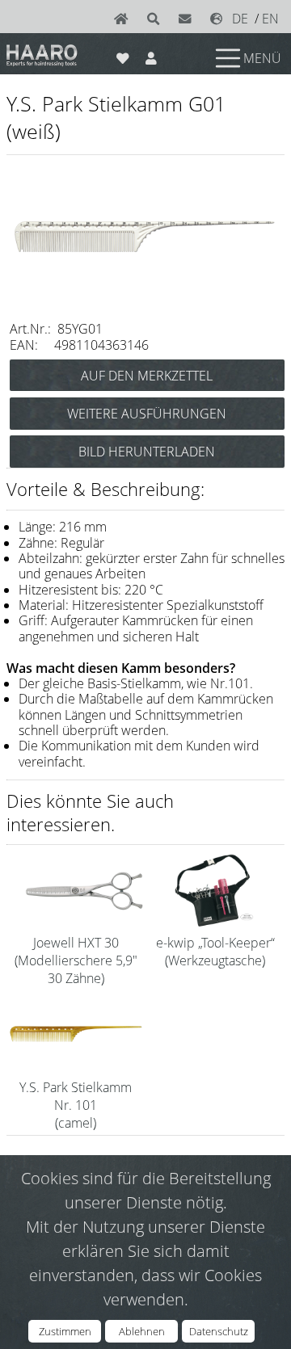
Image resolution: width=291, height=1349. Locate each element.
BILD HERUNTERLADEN (146, 451)
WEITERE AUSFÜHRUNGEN (146, 413)
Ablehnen (142, 1331)
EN (270, 18)
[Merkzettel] (122, 55)
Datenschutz (218, 1331)
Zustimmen (65, 1331)
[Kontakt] (188, 18)
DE (240, 18)
